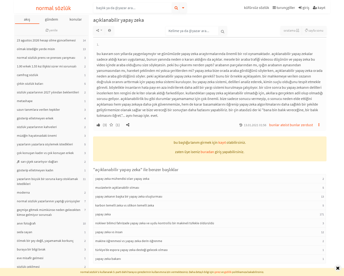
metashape (25, 101)
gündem (51, 19)
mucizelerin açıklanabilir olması (117, 187)
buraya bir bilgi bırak (31, 249)
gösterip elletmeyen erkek (35, 118)
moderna (23, 192)
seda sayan (24, 232)
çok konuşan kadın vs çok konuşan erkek (45, 153)
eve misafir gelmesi (30, 258)
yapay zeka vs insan (109, 232)
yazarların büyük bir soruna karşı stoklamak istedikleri (47, 181)
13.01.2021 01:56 (255, 125)
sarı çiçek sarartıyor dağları (39, 161)
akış (27, 19)
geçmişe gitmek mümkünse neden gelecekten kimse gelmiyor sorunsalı (49, 212)
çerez (217, 272)
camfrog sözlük (27, 75)
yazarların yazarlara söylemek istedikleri (45, 144)
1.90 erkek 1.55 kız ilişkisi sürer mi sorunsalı (46, 66)
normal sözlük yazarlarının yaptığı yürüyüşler (48, 201)
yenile (53, 30)
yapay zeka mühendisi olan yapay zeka (122, 179)
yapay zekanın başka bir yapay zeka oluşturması (128, 196)
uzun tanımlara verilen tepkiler (38, 109)
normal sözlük (53, 8)
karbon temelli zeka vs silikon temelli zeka (124, 205)
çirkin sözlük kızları (30, 83)
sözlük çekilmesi (28, 267)
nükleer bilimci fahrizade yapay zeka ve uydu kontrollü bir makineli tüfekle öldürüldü (154, 223)
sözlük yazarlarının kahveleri (37, 127)
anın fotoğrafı (26, 223)
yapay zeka (103, 214)
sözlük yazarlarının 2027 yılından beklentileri (48, 92)
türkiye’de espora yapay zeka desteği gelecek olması (131, 250)
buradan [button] (207, 151)
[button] (257, 8)
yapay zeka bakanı (108, 259)
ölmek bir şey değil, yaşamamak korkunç (45, 241)
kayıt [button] (222, 142)
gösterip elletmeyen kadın (35, 170)
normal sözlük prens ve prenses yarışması (46, 57)
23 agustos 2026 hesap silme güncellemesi (46, 40)
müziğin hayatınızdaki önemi (37, 135)
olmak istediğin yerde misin (36, 49)
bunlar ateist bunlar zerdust (291, 124)
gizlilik (228, 272)
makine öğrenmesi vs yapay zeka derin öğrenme (128, 241)
